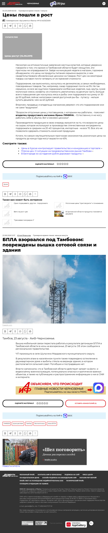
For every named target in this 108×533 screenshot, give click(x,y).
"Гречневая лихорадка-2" (24, 220)
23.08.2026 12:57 (9, 235)
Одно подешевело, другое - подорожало (31, 203)
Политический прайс (75, 481)
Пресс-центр (88, 475)
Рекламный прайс (27, 475)
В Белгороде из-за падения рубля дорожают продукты (51, 153)
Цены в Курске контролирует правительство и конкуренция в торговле (60, 148)
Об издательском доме (29, 478)
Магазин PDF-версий (88, 478)
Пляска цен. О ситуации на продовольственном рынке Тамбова (56, 151)
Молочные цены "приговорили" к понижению (84, 203)
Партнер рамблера (56, 523)
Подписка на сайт (72, 475)
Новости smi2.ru (11, 466)
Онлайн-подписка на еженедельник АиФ (59, 478)
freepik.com (7, 325)
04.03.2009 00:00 (9, 11)
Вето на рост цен (21, 212)
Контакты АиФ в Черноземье (50, 475)
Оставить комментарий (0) (86, 403)
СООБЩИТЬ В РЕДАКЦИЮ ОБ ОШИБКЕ (34, 484)
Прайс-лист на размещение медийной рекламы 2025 (41, 481)
